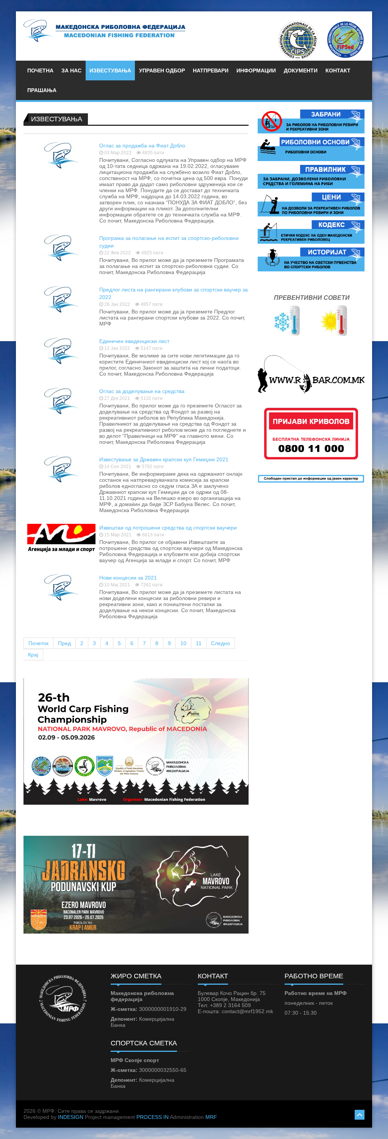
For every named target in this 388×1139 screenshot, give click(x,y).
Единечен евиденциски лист (134, 341)
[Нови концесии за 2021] (61, 587)
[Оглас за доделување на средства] (61, 400)
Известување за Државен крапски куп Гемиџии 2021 (163, 459)
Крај (33, 655)
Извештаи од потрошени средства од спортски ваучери (168, 528)
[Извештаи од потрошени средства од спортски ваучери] (61, 537)
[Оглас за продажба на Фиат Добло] (61, 155)
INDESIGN (70, 1117)
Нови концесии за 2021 (128, 578)
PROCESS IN (152, 1117)
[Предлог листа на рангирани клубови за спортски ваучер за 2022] (61, 299)
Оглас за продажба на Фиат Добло (142, 146)
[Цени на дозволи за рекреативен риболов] (311, 204)
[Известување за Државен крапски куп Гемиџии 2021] (61, 468)
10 (183, 643)
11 (199, 643)
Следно (220, 643)
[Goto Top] (360, 1114)
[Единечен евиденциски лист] (61, 350)
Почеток (38, 643)
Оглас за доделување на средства (142, 391)
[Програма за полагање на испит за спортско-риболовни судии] (61, 247)
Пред (64, 643)
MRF (211, 1117)
